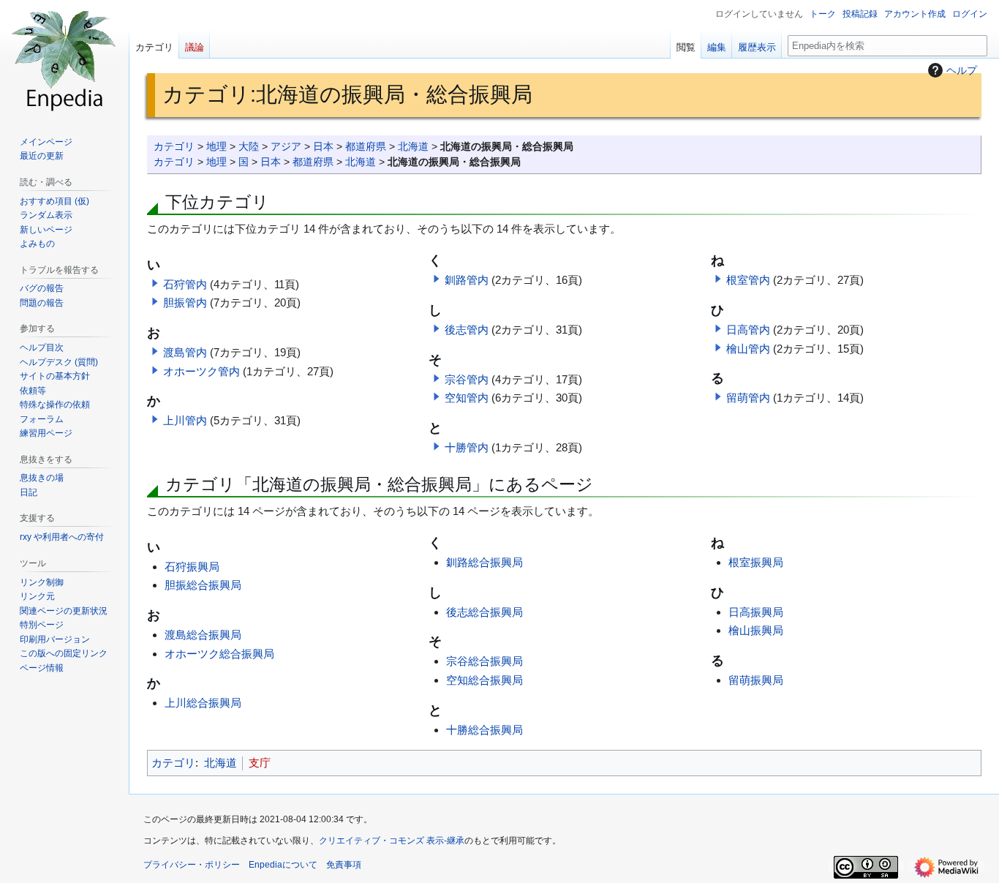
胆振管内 (185, 302)
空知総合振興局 (484, 680)
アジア (286, 146)
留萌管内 (748, 397)
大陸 (248, 146)
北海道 (413, 146)
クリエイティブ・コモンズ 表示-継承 (391, 840)
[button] (155, 283)
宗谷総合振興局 (484, 661)
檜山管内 (748, 348)
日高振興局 (755, 612)
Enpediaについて (283, 865)
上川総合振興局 (203, 702)
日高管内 (748, 329)
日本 (323, 146)
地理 (216, 146)
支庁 (260, 762)
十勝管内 (467, 447)
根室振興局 (755, 562)
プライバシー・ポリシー (191, 865)
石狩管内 (185, 284)
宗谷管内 (467, 379)
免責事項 (343, 865)
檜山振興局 (755, 630)
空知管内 (467, 397)
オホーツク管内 (201, 371)
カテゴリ (174, 146)
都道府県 (365, 146)
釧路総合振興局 (484, 562)
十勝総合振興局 (484, 730)
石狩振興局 (192, 566)
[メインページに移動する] (64, 58)
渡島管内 (185, 352)
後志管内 (467, 329)
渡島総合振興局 (203, 634)
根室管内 (748, 280)
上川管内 (185, 420)
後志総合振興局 (484, 612)
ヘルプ (961, 70)
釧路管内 (467, 280)
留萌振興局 (755, 680)
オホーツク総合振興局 (219, 653)
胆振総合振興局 (203, 585)
